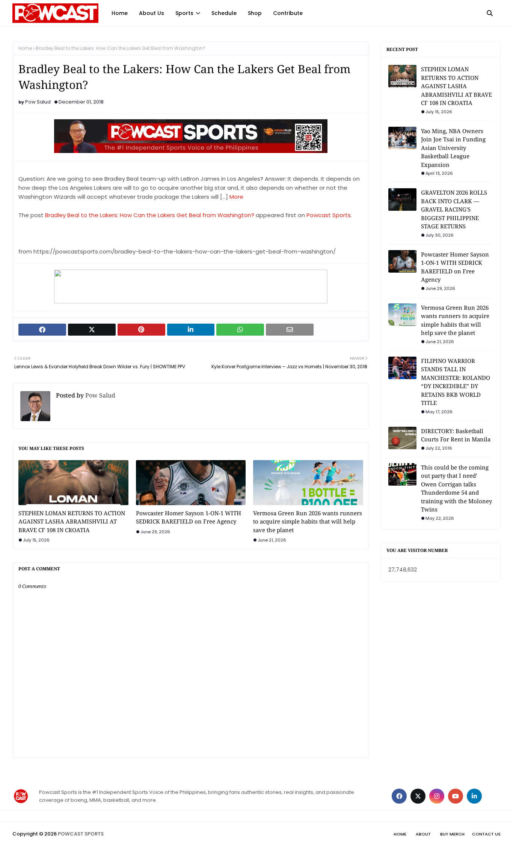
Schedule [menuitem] (224, 13)
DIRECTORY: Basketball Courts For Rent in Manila (455, 435)
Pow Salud (38, 101)
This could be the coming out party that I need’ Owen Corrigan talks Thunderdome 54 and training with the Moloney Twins (456, 488)
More (236, 197)
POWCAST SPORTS (81, 833)
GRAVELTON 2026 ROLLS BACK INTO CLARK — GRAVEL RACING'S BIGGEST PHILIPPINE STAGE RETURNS (454, 209)
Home (25, 48)
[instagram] (436, 796)
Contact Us (486, 834)
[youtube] (455, 796)
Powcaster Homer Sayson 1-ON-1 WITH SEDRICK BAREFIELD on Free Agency (188, 517)
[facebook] (399, 796)
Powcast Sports (328, 215)
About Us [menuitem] (151, 13)
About (423, 834)
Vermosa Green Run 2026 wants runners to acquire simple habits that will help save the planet (307, 521)
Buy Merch (452, 834)
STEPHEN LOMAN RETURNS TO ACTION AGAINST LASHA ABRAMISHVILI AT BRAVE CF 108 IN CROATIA (71, 521)
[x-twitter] (417, 796)
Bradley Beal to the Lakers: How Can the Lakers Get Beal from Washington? (149, 215)
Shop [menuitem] (255, 13)
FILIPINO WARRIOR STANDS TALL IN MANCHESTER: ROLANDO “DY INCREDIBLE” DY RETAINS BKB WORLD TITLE (455, 382)
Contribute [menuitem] (288, 13)
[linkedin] (474, 796)
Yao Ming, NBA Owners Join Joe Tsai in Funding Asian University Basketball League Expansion (453, 147)
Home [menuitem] (120, 13)
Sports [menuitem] (184, 13)
